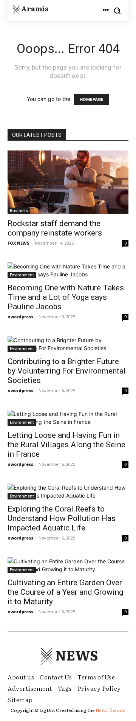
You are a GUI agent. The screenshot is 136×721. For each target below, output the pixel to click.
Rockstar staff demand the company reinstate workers (55, 228)
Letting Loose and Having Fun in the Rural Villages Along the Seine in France (66, 445)
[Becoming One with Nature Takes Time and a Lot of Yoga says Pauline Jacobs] (68, 270)
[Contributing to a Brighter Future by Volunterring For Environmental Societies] (68, 344)
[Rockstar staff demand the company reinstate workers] (68, 182)
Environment (22, 275)
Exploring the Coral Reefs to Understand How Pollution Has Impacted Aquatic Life (62, 518)
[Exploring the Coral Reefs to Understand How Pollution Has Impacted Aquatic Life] (68, 491)
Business (19, 210)
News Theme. (110, 710)
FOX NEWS (18, 243)
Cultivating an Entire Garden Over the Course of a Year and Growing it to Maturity (65, 592)
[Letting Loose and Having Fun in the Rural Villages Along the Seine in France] (68, 418)
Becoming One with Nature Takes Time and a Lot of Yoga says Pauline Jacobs (66, 297)
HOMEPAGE (92, 99)
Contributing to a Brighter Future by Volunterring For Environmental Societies (67, 371)
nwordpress (20, 316)
